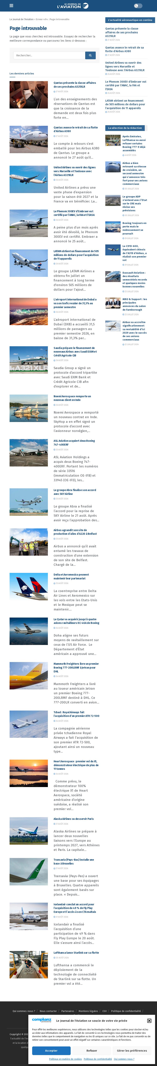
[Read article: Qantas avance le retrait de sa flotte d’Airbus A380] (29, 139)
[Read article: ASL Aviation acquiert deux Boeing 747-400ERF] (29, 452)
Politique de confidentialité (98, 1059)
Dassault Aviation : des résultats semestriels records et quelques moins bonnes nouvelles (135, 279)
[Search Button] (90, 55)
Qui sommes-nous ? (124, 1059)
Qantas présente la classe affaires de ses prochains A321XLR (121, 32)
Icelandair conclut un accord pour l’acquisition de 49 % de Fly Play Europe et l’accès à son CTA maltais (75, 908)
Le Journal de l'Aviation (22, 19)
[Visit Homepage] (73, 6)
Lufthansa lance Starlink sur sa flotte (76, 952)
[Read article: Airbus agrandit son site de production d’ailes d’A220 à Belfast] (29, 542)
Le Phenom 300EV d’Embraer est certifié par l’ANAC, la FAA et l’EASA (125, 85)
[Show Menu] (11, 6)
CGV (104, 1011)
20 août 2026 (62, 958)
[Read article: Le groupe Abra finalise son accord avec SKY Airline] (29, 502)
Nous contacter (48, 1011)
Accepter (51, 1050)
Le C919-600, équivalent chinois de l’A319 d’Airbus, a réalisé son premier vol (135, 253)
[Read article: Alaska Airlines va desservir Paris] (29, 831)
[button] (149, 1021)
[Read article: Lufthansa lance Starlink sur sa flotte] (29, 964)
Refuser (92, 1050)
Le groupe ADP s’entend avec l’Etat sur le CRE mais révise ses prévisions (135, 203)
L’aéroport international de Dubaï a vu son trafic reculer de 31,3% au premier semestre (75, 303)
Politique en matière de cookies (65, 1059)
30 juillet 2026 (131, 189)
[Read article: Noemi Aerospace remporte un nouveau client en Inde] (29, 408)
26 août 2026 (61, 180)
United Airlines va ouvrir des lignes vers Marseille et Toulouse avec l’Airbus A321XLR (75, 171)
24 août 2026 (61, 628)
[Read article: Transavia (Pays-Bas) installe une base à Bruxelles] (29, 871)
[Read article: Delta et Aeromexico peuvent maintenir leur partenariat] (29, 586)
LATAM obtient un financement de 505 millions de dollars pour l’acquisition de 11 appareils (76, 255)
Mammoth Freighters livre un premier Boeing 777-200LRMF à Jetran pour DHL (76, 667)
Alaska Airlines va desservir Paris (74, 819)
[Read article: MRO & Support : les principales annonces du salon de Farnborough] (113, 303)
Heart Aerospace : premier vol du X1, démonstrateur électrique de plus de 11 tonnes (76, 765)
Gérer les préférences (132, 1050)
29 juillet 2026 (131, 238)
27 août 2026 (61, 91)
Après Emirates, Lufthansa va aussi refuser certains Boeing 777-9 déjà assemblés (134, 143)
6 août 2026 (130, 155)
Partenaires (67, 1011)
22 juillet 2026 (131, 344)
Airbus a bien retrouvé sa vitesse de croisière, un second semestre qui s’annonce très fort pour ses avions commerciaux (135, 173)
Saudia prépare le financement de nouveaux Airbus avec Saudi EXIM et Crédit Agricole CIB (75, 351)
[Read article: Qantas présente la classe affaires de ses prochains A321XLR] (29, 95)
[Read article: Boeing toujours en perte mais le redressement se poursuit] (113, 226)
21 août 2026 (61, 824)
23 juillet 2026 (131, 291)
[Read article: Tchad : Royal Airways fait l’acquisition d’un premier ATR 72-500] (29, 724)
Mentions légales (88, 1011)
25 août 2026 (61, 450)
